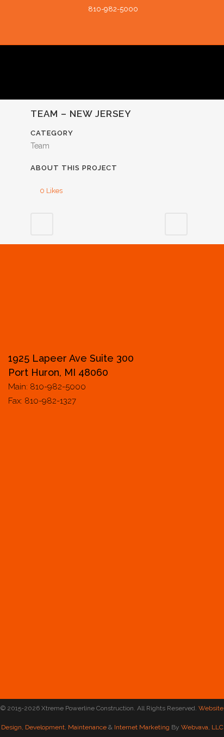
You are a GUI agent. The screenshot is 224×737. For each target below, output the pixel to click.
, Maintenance (86, 727)
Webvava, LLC (202, 727)
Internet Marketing (141, 727)
